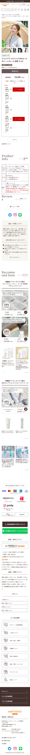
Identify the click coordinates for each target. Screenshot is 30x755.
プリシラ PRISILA (16, 14)
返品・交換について (7, 610)
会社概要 (4, 743)
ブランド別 (8, 14)
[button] (4, 372)
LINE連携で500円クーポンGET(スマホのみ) (15, 1)
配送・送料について (7, 603)
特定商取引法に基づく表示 (11, 586)
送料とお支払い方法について (19, 567)
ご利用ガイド (5, 599)
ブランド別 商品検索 (7, 701)
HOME (3, 14)
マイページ (5, 691)
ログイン (15, 139)
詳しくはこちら (14, 257)
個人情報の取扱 (6, 740)
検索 (15, 9)
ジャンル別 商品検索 (7, 696)
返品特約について (6, 144)
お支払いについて (6, 607)
